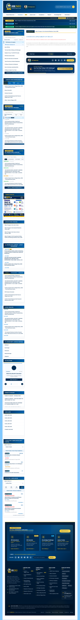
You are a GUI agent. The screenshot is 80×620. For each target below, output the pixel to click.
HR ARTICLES (21, 272)
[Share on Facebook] (65, 60)
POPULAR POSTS (14, 272)
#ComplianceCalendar (66, 580)
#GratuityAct (64, 578)
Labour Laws (33, 14)
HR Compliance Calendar (41, 573)
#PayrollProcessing (65, 583)
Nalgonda (7, 356)
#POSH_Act (64, 585)
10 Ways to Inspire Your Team (10, 69)
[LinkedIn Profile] (21, 557)
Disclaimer (61, 612)
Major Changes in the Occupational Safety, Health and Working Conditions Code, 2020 (13, 237)
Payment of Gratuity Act (28, 588)
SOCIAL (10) (14, 83)
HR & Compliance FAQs (54, 593)
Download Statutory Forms (53, 584)
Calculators (21, 14)
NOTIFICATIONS (11, 159)
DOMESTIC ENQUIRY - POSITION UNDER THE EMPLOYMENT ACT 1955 (14, 399)
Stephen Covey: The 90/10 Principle (12, 52)
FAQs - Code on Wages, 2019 (10, 100)
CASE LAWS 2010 (8, 426)
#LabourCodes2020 (65, 571)
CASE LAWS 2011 (8, 423)
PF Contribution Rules (41, 585)
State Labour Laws (27, 593)
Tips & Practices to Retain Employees (12, 61)
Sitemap (71, 612)
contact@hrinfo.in (67, 593)
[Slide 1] (70, 72)
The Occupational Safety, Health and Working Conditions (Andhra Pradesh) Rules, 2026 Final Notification (14, 122)
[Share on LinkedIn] (59, 60)
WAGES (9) (5, 83)
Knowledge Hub (58, 14)
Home (51, 53)
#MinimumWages (65, 576)
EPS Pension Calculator (9, 291)
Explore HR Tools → (65, 530)
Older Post (32, 53)
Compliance (42, 14)
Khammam (7, 350)
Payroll (50, 14)
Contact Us (66, 612)
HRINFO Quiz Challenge (54, 571)
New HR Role (7, 47)
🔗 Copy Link (70, 60)
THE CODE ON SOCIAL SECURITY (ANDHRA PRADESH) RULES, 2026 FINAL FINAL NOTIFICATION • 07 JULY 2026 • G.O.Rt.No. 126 (13, 129)
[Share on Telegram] (55, 60)
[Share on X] (61, 60)
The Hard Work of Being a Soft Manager (13, 50)
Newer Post (69, 53)
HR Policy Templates (53, 580)
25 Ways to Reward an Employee (11, 64)
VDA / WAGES (17, 159)
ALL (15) (22, 83)
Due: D (16, 23)
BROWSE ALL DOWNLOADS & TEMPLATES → (14, 72)
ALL (5, 159)
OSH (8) (18, 83)
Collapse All (21, 39)
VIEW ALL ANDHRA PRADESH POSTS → (15, 187)
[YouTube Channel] (25, 557)
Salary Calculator (53, 573)
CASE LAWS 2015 (8, 415)
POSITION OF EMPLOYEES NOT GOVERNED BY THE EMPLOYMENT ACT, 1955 (13, 403)
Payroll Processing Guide (40, 583)
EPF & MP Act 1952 (27, 584)
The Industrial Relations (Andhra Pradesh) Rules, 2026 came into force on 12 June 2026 (14, 141)
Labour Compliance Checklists (40, 579)
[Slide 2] (71, 72)
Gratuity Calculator (8, 93)
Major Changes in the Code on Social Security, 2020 (25, 20)
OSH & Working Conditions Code (27, 581)
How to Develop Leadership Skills (11, 67)
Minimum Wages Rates (41, 595)
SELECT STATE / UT (8, 444)
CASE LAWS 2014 (8, 417)
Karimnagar (7, 347)
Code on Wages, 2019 (28, 572)
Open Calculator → (14, 379)
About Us (42, 612)
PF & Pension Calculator (54, 578)
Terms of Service (55, 612)
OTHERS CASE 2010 (9, 429)
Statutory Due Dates (41, 576)
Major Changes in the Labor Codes (12, 224)
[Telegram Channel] (19, 557)
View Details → (20, 502)
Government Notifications (52, 591)
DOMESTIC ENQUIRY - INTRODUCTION (13, 395)
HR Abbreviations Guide (9, 55)
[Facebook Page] (27, 557)
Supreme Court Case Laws (54, 587)
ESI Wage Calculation (41, 587)
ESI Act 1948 (26, 586)
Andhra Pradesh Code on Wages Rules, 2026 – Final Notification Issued (14, 87)
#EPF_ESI (63, 573)
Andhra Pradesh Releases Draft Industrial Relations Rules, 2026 (13, 299)
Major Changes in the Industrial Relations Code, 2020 (13, 228)
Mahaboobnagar (8, 353)
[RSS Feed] (31, 557)
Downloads (68, 14)
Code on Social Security (28, 578)
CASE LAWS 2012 (8, 420)
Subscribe (52, 557)
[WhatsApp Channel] (15, 557)
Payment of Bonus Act (28, 591)
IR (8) (10, 83)
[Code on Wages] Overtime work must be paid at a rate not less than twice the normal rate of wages (35, 26)
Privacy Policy (48, 612)
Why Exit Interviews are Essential (11, 58)
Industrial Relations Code (27, 575)
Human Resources (10, 14)
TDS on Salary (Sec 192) (41, 592)
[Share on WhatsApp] (53, 60)
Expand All (16, 39)
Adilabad (6, 344)
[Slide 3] (72, 72)
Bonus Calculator (8, 90)
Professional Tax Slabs (41, 590)
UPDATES (7, 272)
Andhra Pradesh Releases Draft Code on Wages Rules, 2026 (13, 96)
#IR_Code (70, 585)
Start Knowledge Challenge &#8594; (65, 68)
